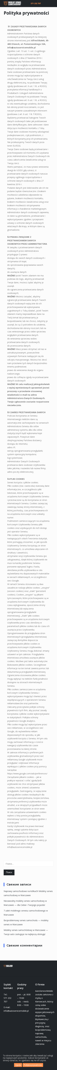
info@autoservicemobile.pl (21, 47)
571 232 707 (36, 3)
